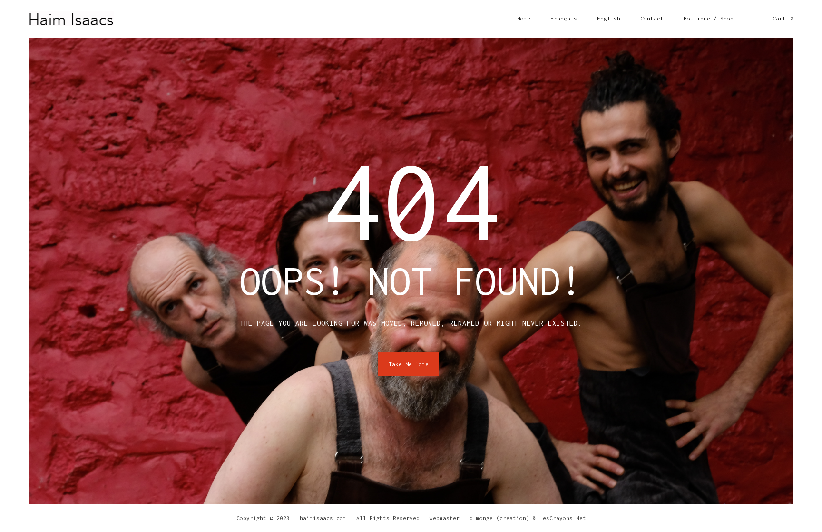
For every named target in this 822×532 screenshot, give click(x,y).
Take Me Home (409, 364)
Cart (783, 18)
